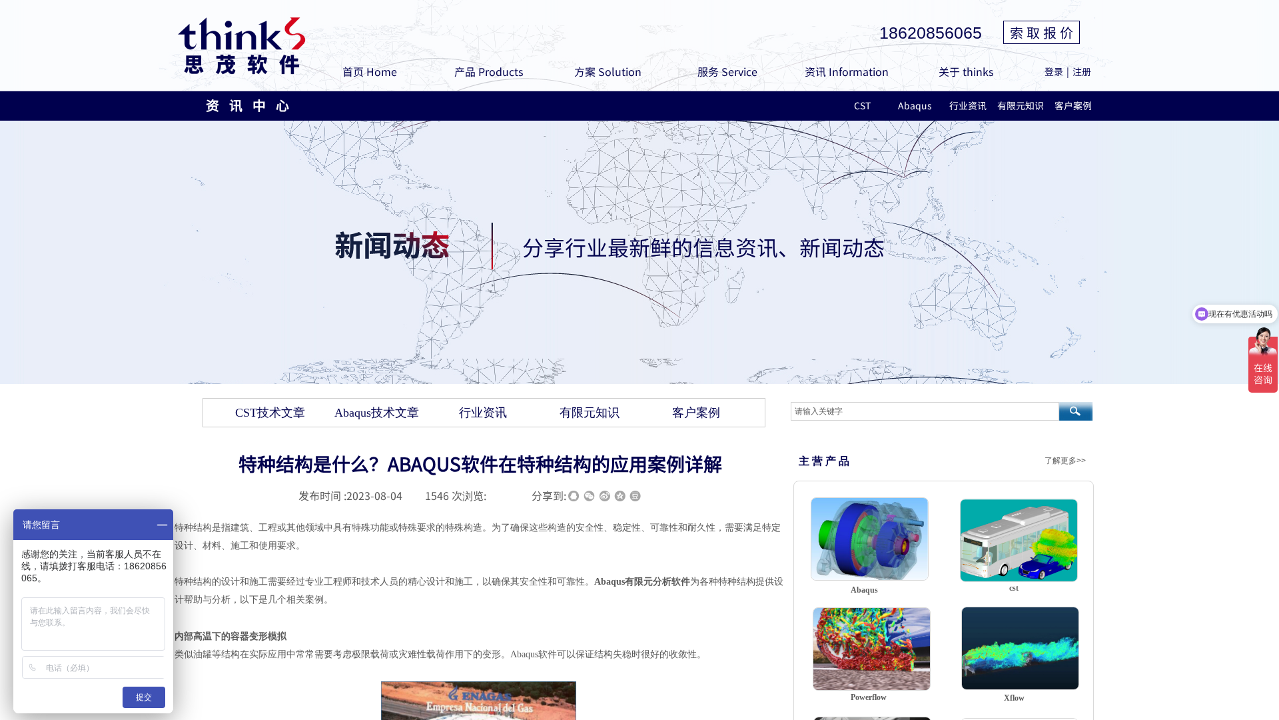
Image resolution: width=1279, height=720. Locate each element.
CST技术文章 (270, 412)
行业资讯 (968, 105)
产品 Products (488, 71)
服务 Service (727, 71)
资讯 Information (847, 71)
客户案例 (1073, 105)
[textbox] (925, 411)
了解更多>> (1065, 460)
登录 (1054, 71)
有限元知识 (1020, 105)
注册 (1081, 71)
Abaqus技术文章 (376, 412)
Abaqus (915, 105)
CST (862, 105)
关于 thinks (966, 71)
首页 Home (369, 71)
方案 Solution (607, 71)
